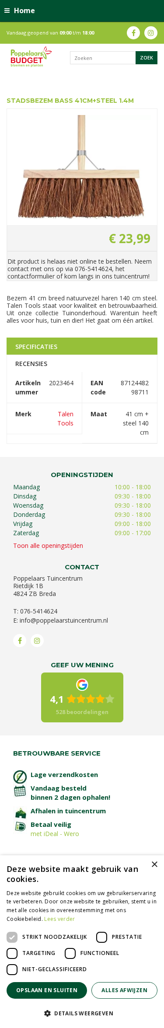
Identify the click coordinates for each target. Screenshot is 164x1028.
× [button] (154, 864)
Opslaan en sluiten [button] (46, 990)
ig (150, 32)
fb (133, 32)
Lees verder (59, 919)
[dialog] (82, 941)
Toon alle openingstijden (48, 545)
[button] (82, 1013)
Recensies (31, 363)
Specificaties (36, 346)
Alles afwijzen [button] (124, 990)
